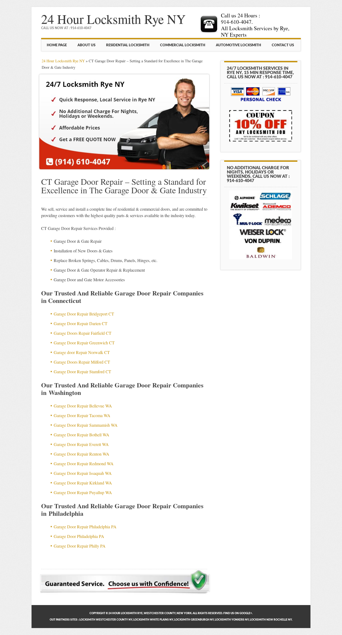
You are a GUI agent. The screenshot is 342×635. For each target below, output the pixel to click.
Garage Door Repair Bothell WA (81, 434)
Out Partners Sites (63, 619)
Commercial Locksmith (182, 45)
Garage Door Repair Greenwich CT (84, 342)
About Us (86, 45)
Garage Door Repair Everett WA (81, 444)
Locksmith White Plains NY (153, 619)
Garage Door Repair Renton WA (81, 454)
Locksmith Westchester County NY (105, 619)
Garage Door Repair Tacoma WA (82, 415)
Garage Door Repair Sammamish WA (86, 425)
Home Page (57, 45)
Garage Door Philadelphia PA (79, 536)
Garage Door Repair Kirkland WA (83, 483)
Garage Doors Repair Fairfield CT (82, 333)
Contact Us (283, 45)
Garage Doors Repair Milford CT (82, 362)
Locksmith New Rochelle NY (271, 619)
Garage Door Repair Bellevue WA (83, 406)
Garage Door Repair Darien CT (80, 323)
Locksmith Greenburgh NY (194, 619)
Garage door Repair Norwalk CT (82, 352)
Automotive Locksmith (238, 45)
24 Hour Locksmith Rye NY (113, 18)
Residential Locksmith (127, 45)
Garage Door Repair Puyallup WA (83, 492)
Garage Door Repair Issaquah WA (83, 473)
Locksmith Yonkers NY (232, 619)
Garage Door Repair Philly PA (80, 546)
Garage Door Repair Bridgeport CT (84, 314)
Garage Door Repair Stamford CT (82, 371)
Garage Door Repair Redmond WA (84, 463)
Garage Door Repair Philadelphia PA (85, 526)
